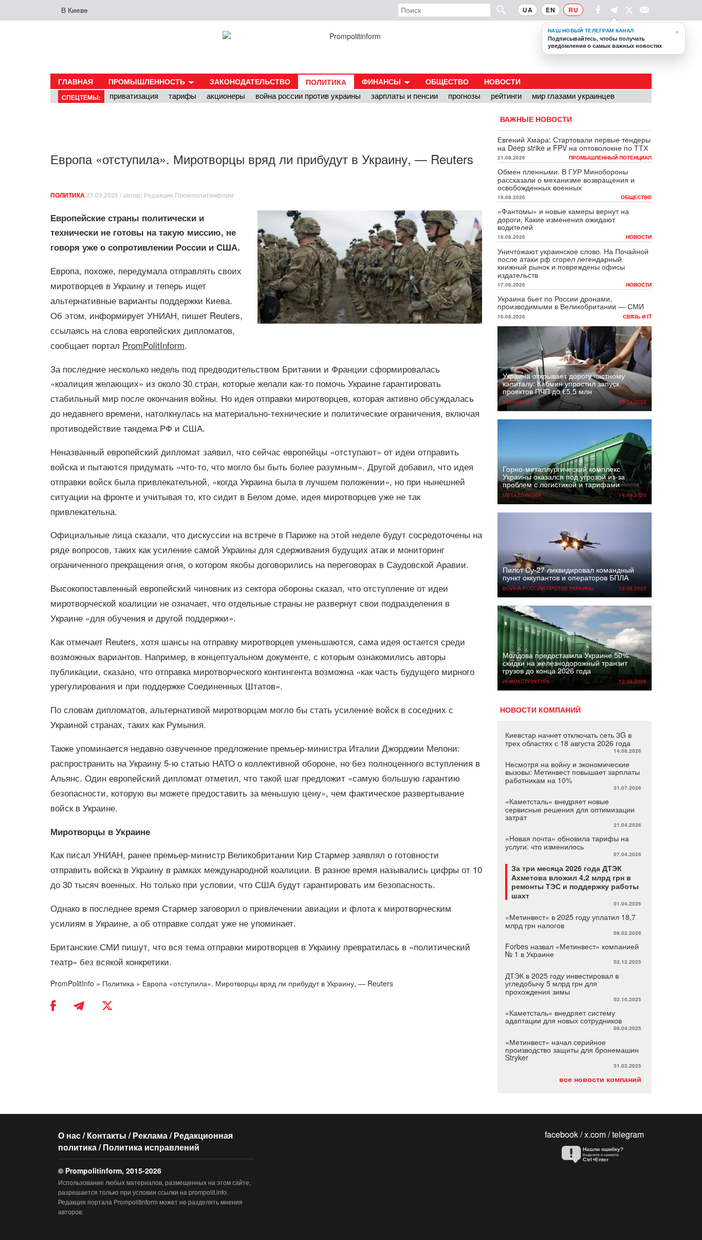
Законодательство (250, 81)
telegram (628, 1134)
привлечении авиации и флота (312, 907)
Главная (75, 81)
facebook (561, 1134)
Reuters (225, 315)
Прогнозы (464, 95)
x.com (595, 1134)
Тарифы (182, 95)
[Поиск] (496, 9)
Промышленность (147, 81)
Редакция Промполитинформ (189, 195)
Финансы (382, 81)
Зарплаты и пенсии (404, 95)
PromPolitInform (153, 345)
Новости (502, 81)
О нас (69, 1135)
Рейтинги (506, 95)
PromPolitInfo (72, 983)
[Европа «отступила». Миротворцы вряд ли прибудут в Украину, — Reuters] (369, 267)
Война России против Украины (308, 95)
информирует (116, 315)
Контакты (106, 1135)
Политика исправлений (151, 1147)
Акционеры (226, 95)
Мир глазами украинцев (573, 95)
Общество (447, 81)
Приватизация (133, 95)
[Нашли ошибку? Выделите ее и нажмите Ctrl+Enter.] (600, 1154)
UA (527, 9)
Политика (326, 82)
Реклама (150, 1135)
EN (550, 9)
